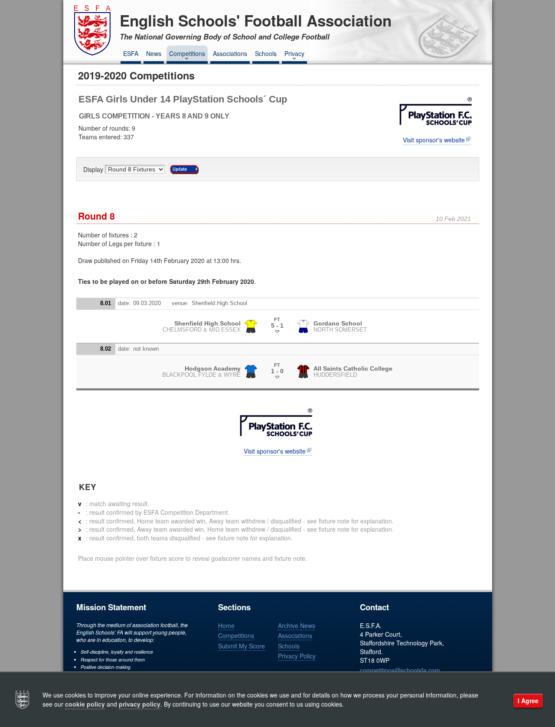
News (153, 53)
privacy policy (139, 704)
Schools (266, 53)
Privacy (294, 53)
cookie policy (85, 704)
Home (226, 625)
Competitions (187, 53)
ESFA (130, 53)
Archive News (296, 625)
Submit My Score (241, 645)
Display (94, 169)
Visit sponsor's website (434, 140)
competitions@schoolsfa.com (400, 670)
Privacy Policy (297, 655)
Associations (230, 53)
